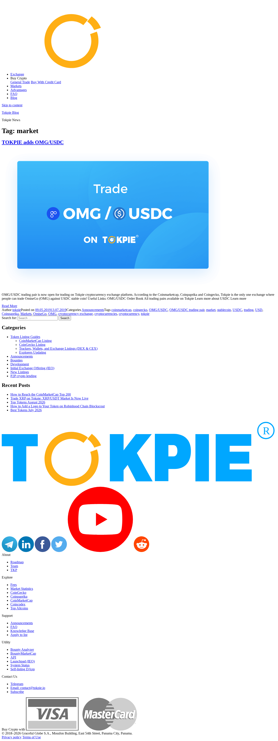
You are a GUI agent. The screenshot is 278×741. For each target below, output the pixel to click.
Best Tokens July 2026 (26, 410)
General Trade (20, 82)
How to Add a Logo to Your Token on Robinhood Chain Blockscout (57, 406)
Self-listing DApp (22, 669)
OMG (52, 314)
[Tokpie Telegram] (9, 551)
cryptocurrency (129, 314)
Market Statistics (21, 588)
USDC (237, 310)
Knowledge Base (22, 631)
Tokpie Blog (10, 112)
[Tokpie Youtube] (100, 551)
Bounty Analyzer (22, 649)
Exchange (17, 74)
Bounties (16, 360)
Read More (9, 306)
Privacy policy (12, 737)
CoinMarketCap (21, 600)
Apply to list (18, 635)
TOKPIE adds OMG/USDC (33, 142)
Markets (16, 86)
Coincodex (17, 604)
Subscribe (17, 692)
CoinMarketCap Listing (35, 341)
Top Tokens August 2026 (27, 402)
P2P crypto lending (23, 376)
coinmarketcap (121, 310)
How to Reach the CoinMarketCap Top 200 (40, 394)
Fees (13, 585)
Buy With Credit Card (46, 82)
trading (248, 310)
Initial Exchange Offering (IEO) (32, 368)
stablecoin (224, 310)
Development (19, 364)
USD (258, 310)
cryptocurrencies (105, 314)
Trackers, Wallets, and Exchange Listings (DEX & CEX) (58, 348)
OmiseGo (39, 314)
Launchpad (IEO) (22, 661)
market (210, 310)
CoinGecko (18, 592)
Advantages (18, 90)
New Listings (19, 372)
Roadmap (17, 562)
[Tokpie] (139, 67)
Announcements (93, 310)
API (13, 657)
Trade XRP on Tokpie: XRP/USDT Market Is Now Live (49, 398)
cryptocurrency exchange (75, 314)
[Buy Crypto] (81, 729)
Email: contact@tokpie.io (27, 688)
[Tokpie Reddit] (141, 551)
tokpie (16, 310)
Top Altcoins (19, 608)
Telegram (16, 684)
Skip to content (12, 105)
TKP (13, 570)
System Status (20, 665)
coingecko (140, 310)
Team (14, 566)
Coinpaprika (10, 314)
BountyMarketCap (23, 653)
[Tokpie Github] (158, 551)
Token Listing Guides (25, 337)
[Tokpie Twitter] (59, 551)
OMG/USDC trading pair (186, 310)
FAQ (13, 94)
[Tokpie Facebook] (42, 551)
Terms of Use (31, 737)
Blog (13, 98)
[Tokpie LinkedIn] (26, 551)
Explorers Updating (32, 352)
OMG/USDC (158, 310)
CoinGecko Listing (32, 344)
